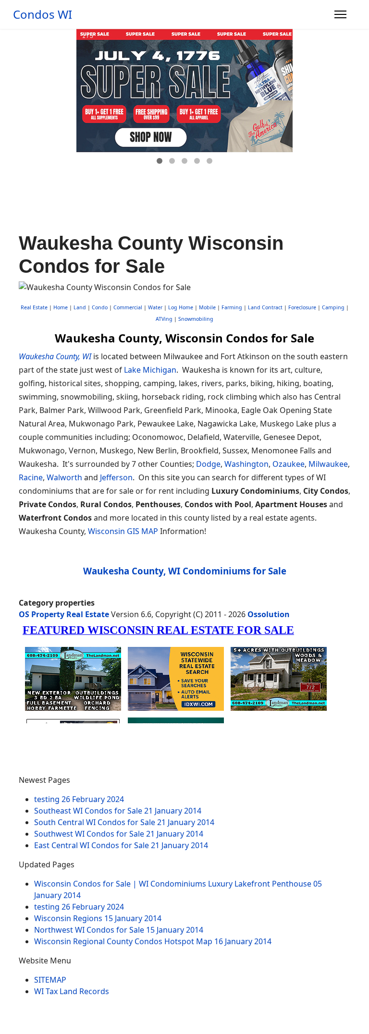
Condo (99, 307)
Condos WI (42, 14)
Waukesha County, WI (55, 356)
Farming (231, 307)
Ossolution (268, 614)
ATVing (164, 319)
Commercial (127, 307)
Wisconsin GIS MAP (123, 531)
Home (60, 307)
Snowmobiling (195, 319)
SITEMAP (50, 979)
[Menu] (340, 14)
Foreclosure (302, 307)
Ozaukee (288, 464)
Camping (333, 307)
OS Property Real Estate (64, 614)
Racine (31, 477)
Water (155, 307)
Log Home (180, 307)
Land (80, 307)
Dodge (208, 464)
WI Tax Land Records (71, 991)
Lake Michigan (150, 370)
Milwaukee (328, 464)
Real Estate (34, 307)
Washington (246, 464)
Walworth (64, 477)
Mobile (207, 307)
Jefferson (116, 477)
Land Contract (265, 307)
